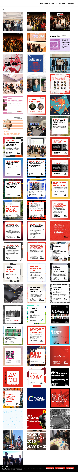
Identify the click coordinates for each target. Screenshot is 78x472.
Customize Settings (50, 468)
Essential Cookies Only (60, 468)
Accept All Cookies (69, 468)
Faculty (64, 3)
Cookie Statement (5, 470)
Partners (71, 3)
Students (52, 3)
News (46, 3)
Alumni (58, 3)
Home (41, 3)
